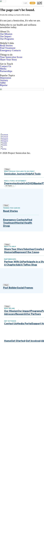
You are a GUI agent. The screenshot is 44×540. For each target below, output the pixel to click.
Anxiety (4, 80)
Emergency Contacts (10, 50)
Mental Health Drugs (17, 224)
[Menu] (39, 3)
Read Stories (6, 45)
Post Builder (10, 287)
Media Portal (24, 323)
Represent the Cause (27, 252)
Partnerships (6, 71)
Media (3, 68)
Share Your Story (8, 59)
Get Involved (33, 340)
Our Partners (33, 313)
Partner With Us (13, 261)
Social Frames (25, 287)
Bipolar (3, 85)
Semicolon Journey (15, 173)
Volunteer (28, 248)
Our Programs (7, 38)
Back (6, 205)
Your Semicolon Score (11, 57)
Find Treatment (7, 48)
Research (20, 313)
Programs (36, 310)
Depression (5, 77)
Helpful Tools (33, 173)
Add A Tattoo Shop (26, 264)
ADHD (29, 183)
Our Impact (5, 36)
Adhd (2, 82)
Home (7, 340)
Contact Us (5, 66)
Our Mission (6, 34)
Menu (7, 169)
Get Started (18, 340)
